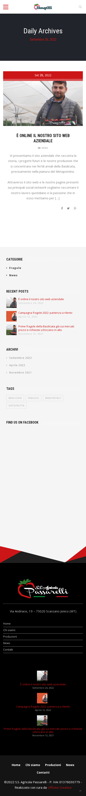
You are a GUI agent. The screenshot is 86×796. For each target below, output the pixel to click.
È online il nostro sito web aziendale (43, 138)
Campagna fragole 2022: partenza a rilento (45, 313)
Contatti (8, 649)
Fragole (15, 268)
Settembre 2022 (20, 358)
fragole (33, 398)
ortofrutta (16, 405)
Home (7, 623)
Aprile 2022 (17, 365)
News (45, 147)
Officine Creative (60, 787)
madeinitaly (53, 398)
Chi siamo (9, 630)
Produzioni (10, 636)
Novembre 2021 (20, 372)
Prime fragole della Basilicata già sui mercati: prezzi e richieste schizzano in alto (46, 328)
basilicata (15, 398)
